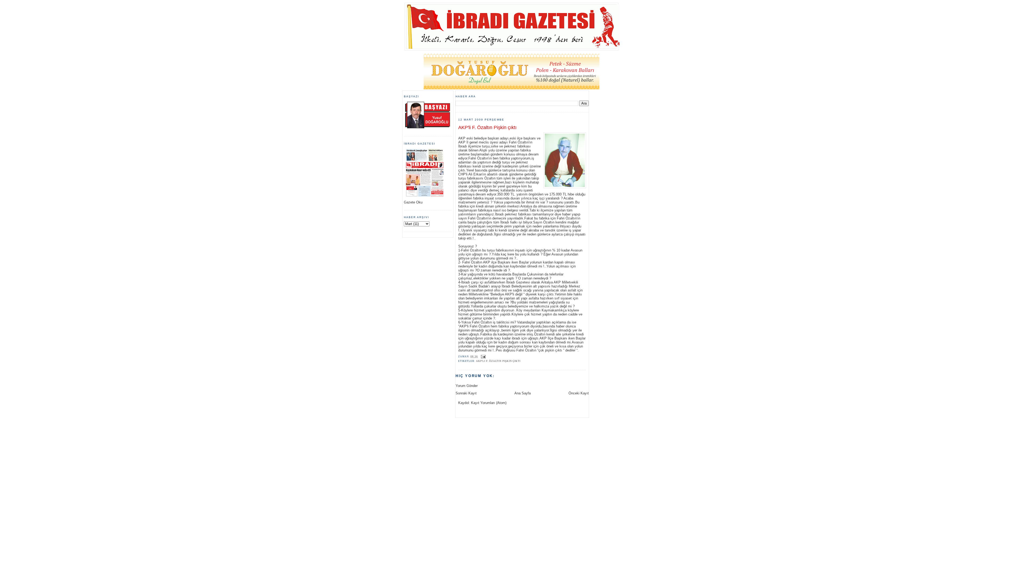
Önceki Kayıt (579, 393)
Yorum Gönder (467, 386)
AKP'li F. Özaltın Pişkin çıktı (487, 127)
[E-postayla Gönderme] (483, 356)
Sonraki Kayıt (466, 393)
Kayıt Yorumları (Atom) (488, 403)
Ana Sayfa (522, 393)
